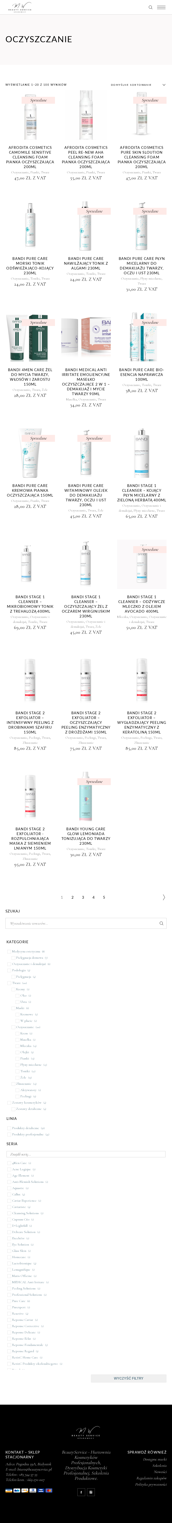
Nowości (160, 1471)
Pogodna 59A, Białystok (33, 1464)
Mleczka (122, 617)
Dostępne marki (155, 1459)
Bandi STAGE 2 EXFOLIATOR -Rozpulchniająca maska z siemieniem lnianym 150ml (30, 838)
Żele (45, 390)
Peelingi (34, 738)
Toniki (35, 278)
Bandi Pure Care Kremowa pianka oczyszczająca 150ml (30, 490)
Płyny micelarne (151, 278)
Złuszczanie (30, 743)
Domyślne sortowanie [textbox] (131, 85)
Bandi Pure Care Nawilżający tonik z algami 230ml (86, 263)
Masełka (71, 399)
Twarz (45, 172)
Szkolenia (159, 1465)
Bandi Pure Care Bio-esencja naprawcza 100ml (141, 374)
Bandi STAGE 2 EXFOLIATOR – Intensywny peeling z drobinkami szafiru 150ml (30, 722)
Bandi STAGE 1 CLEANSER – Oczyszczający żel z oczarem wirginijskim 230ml (86, 606)
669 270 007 (35, 1479)
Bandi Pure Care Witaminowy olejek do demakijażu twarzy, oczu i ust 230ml (86, 495)
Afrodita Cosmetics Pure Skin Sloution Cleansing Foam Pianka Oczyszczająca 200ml (142, 157)
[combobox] (137, 84)
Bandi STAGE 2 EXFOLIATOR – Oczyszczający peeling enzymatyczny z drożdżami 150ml (86, 722)
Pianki (34, 172)
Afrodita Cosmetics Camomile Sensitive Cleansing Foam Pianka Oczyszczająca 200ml (30, 157)
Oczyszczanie (20, 172)
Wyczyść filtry (128, 1378)
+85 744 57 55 (28, 1474)
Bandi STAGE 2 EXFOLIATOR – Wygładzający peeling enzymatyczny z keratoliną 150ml (141, 722)
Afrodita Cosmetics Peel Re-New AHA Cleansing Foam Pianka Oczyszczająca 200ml (86, 157)
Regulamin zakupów (151, 1478)
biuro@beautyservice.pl (34, 1469)
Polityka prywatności (151, 1484)
